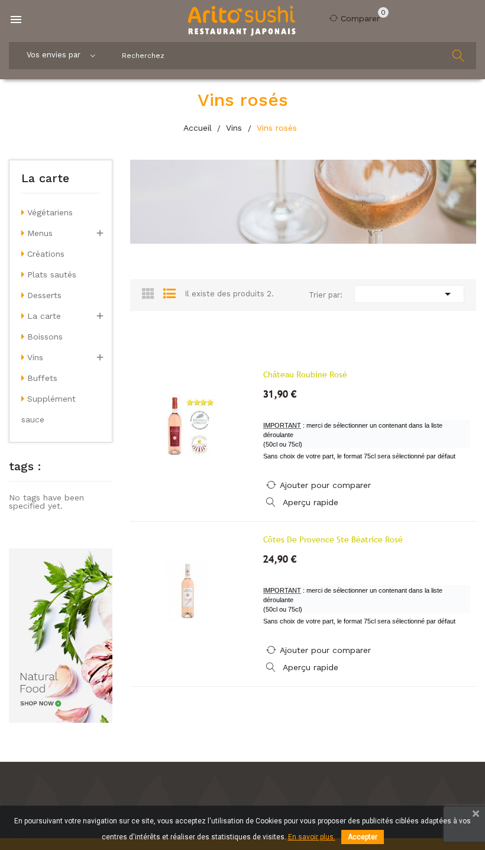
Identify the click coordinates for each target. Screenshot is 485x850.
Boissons (45, 336)
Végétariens (50, 212)
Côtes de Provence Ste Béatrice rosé (333, 539)
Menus (40, 233)
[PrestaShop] (60, 634)
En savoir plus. (311, 837)
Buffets (42, 378)
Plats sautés (51, 274)
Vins (35, 357)
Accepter (362, 837)
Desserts (44, 295)
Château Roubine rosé (305, 374)
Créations (45, 253)
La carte (45, 178)
